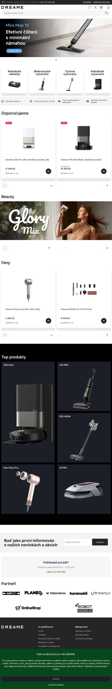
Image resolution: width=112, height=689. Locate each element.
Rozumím (56, 679)
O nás (40, 631)
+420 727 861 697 (56, 571)
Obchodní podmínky (83, 639)
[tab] (40, 59)
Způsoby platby (82, 635)
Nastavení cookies (46, 642)
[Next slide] (104, 40)
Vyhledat (107, 13)
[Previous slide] (7, 40)
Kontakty (87, 2)
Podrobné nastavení (56, 685)
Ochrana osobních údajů (49, 639)
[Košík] (101, 7)
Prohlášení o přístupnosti (49, 646)
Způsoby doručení (101, 2)
